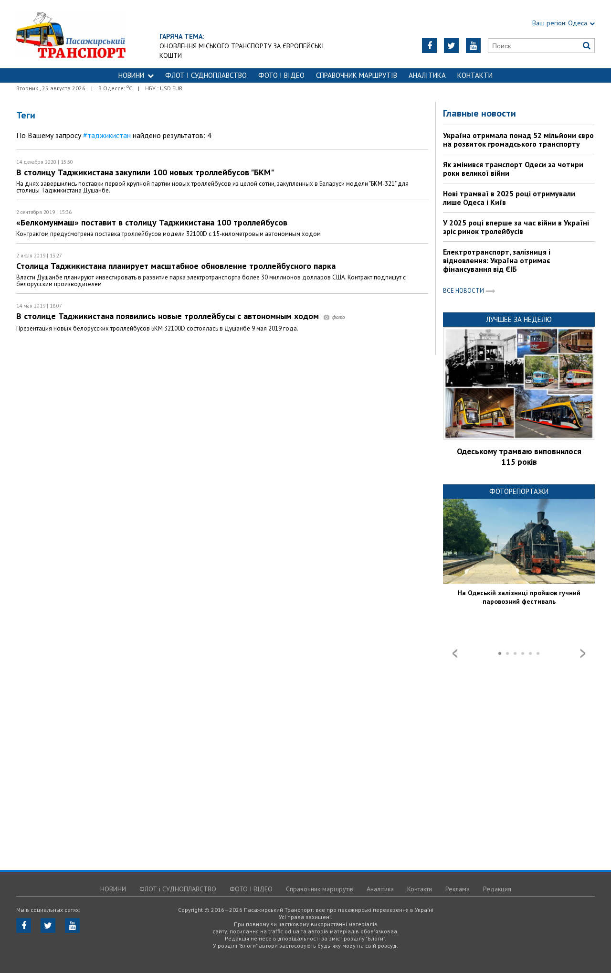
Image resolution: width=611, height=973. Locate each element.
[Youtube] (473, 45)
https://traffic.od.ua (97, 34)
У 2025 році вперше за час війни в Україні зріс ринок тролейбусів (516, 227)
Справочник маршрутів (356, 75)
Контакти (475, 75)
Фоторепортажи (518, 491)
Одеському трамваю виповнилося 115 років (519, 456)
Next (582, 653)
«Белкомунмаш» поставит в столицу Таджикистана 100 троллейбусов (151, 222)
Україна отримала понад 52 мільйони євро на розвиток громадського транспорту (518, 139)
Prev (455, 653)
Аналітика (427, 75)
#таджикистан (107, 135)
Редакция (497, 889)
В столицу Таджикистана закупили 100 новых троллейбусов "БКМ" (145, 172)
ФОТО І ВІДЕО (281, 75)
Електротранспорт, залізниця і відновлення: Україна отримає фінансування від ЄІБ (496, 260)
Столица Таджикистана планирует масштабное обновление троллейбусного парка (176, 265)
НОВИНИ (131, 75)
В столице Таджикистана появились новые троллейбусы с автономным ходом (168, 315)
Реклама (457, 889)
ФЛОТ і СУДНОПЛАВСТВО (206, 75)
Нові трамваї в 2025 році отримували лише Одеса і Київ (509, 198)
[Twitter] (451, 45)
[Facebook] (429, 45)
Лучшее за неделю (519, 319)
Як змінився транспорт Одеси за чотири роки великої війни (513, 169)
